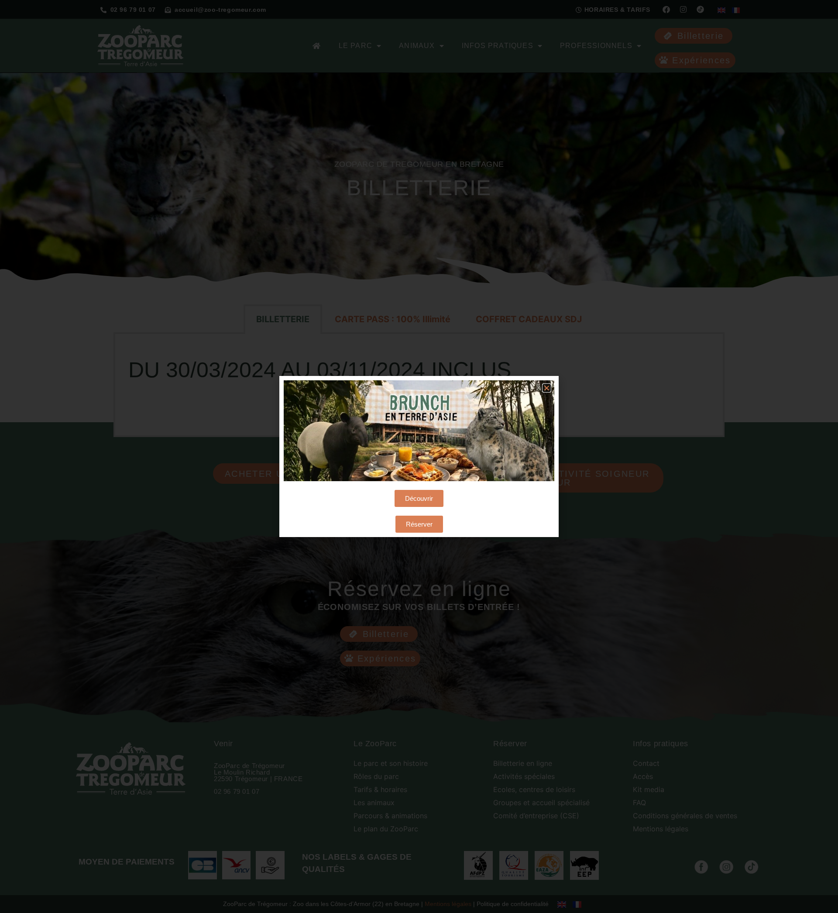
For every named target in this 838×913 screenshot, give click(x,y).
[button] (546, 388)
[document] (419, 456)
